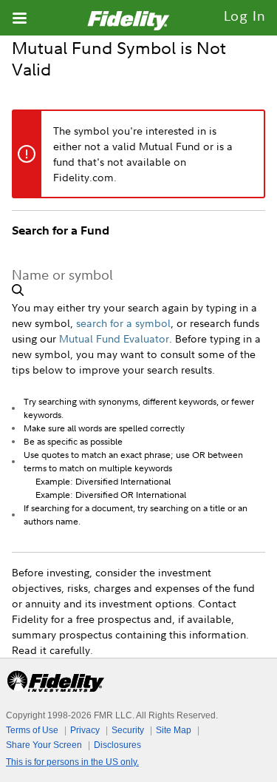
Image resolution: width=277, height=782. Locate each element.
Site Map (173, 730)
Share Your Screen (44, 745)
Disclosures (117, 745)
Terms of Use (32, 730)
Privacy (85, 730)
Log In (245, 15)
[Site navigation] (19, 17)
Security (128, 730)
